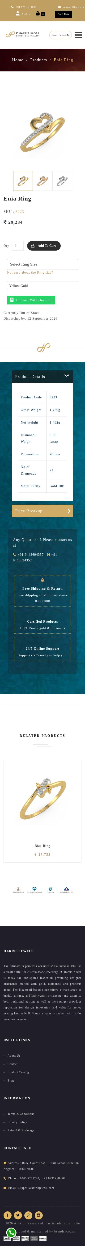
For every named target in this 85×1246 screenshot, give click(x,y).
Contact (13, 1064)
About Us (14, 1055)
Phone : (13, 1178)
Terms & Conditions (21, 1113)
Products (38, 59)
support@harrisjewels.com (36, 1188)
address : (14, 1163)
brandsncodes (64, 1231)
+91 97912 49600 (54, 1178)
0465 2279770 (29, 1178)
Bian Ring (42, 846)
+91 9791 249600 (26, 7)
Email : (13, 1188)
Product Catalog (18, 1072)
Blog (11, 1080)
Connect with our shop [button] (34, 300)
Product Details (30, 376)
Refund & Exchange (21, 1130)
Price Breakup (28, 511)
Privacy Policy (17, 1122)
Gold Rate (63, 14)
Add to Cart (47, 245)
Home (17, 59)
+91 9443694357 (30, 554)
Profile (25, 14)
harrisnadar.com (58, 1223)
